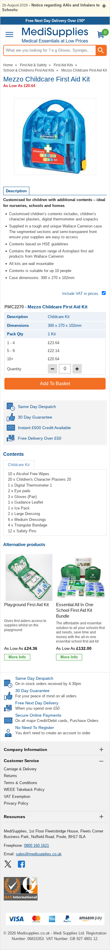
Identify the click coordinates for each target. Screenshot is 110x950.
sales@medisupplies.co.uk (39, 854)
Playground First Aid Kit (26, 604)
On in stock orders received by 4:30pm (48, 684)
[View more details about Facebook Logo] (22, 864)
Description (16, 191)
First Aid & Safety (33, 65)
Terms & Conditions (20, 783)
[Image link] (8, 864)
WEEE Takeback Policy (24, 789)
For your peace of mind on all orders (46, 696)
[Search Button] (101, 50)
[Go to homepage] (55, 35)
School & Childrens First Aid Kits (28, 70)
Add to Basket (55, 383)
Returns (10, 776)
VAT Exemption (17, 796)
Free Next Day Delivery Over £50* (55, 20)
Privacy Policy (16, 803)
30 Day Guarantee (32, 690)
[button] (55, 749)
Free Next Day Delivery (36, 703)
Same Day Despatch (34, 678)
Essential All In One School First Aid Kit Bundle (74, 610)
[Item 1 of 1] (55, 136)
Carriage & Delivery (20, 769)
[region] (29, 577)
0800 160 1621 (36, 845)
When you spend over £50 (37, 708)
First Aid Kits (63, 65)
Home (8, 65)
